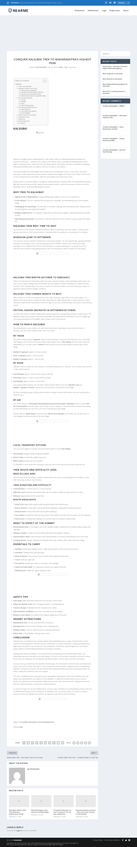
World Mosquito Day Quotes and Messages (40, 811)
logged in (19, 830)
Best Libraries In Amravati (112, 79)
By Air (23, 103)
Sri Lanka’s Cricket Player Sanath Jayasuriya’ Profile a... (38, 3)
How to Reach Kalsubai (25, 98)
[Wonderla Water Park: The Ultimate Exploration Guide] (19, 801)
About (126, 11)
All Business (79, 11)
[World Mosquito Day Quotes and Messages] (41, 801)
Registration (115, 11)
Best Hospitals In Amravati (113, 74)
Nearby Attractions (24, 121)
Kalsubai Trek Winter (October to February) (32, 92)
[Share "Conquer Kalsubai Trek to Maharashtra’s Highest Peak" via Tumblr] (37, 743)
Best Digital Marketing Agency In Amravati (115, 85)
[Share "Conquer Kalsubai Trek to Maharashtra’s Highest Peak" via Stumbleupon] (54, 743)
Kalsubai (18, 84)
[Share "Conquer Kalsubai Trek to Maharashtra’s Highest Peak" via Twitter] (28, 743)
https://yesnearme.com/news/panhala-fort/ (39, 722)
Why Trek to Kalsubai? (25, 86)
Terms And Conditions (112, 840)
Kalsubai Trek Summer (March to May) (31, 94)
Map (21, 727)
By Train (24, 100)
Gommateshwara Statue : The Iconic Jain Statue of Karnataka (85, 812)
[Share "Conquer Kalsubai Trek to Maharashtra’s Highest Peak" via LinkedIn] (45, 743)
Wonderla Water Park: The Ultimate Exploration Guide (17, 812)
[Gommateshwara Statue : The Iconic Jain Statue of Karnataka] (86, 801)
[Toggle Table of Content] (43, 81)
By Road (24, 101)
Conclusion (22, 123)
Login (104, 11)
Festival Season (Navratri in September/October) (34, 96)
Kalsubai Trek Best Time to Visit (28, 88)
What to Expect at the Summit (27, 115)
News (61, 67)
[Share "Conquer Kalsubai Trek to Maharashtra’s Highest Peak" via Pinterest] (41, 743)
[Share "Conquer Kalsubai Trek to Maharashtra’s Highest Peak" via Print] (62, 743)
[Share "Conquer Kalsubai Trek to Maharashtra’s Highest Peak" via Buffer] (50, 743)
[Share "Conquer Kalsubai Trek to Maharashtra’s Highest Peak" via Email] (58, 743)
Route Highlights (26, 113)
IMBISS (122, 106)
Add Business (93, 11)
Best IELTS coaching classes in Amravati (114, 92)
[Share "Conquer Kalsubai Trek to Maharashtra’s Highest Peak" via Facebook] (24, 743)
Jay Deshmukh (41, 67)
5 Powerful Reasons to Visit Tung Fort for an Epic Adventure (62, 812)
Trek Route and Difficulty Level (28, 107)
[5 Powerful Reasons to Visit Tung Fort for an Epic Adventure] (64, 801)
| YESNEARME (17, 840)
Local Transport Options (28, 105)
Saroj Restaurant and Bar (113, 128)
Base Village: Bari (26, 109)
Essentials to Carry (24, 117)
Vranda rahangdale (110, 106)
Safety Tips (22, 119)
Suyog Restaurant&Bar (113, 139)
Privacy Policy (98, 840)
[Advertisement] (68, 31)
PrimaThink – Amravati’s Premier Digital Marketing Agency (115, 67)
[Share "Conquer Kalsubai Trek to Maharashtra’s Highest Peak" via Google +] (32, 743)
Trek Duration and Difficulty (29, 111)
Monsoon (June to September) (29, 90)
